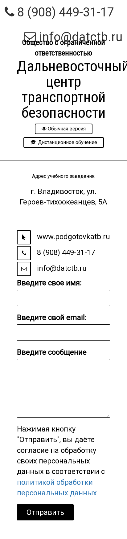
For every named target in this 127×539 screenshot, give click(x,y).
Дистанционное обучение (67, 142)
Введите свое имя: (49, 282)
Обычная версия (66, 129)
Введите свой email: (52, 317)
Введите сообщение (52, 352)
